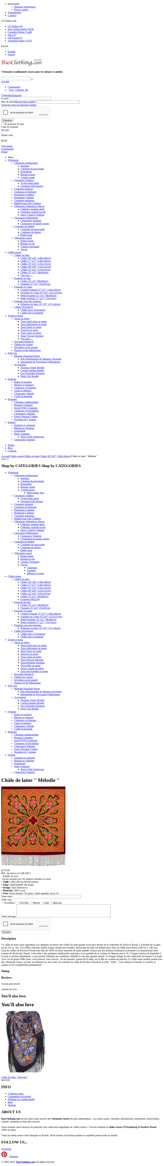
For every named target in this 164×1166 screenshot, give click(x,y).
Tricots (23, 249)
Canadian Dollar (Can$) (20, 32)
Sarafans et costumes (24, 425)
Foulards (31, 570)
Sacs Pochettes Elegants (32, 373)
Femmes (12, 379)
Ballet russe (26, 235)
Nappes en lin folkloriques (27, 350)
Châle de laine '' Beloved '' (14, 1077)
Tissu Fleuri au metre (31, 327)
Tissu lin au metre (29, 330)
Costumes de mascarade (32, 229)
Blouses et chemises (24, 428)
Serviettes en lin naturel (26, 347)
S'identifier (6, 95)
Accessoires (20, 364)
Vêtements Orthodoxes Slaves (29, 206)
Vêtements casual (23, 238)
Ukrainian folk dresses (31, 186)
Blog (10, 448)
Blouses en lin (27, 243)
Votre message (8, 916)
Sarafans (24, 166)
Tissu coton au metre (30, 333)
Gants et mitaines (22, 390)
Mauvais (57, 902)
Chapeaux (32, 567)
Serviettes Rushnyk (24, 341)
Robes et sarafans (23, 382)
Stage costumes (22, 433)
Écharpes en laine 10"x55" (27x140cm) (40, 304)
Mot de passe (8, 101)
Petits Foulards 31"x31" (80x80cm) (38, 295)
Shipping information (25, 6)
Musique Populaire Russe (27, 356)
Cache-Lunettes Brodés (32, 370)
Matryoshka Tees (35, 492)
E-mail (4, 98)
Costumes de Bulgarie (25, 191)
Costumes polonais (23, 189)
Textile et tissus (15, 315)
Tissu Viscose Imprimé (31, 336)
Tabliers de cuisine (23, 344)
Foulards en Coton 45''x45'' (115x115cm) (41, 292)
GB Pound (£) (15, 37)
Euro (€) (12, 35)
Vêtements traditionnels (26, 163)
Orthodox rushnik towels (33, 212)
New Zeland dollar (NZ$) (21, 29)
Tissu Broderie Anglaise (32, 662)
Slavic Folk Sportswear (32, 436)
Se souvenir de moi (14, 124)
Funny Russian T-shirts (25, 416)
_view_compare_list (18, 90)
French (11, 54)
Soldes (11, 445)
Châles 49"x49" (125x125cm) (35, 266)
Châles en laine (21, 255)
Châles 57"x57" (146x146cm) (35, 261)
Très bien (24, 902)
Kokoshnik (26, 171)
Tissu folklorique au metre (33, 324)
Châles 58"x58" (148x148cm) (35, 258)
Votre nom (6, 896)
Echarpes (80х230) (30, 599)
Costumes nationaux (24, 200)
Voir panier (6, 146)
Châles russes (14, 252)
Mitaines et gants (35, 573)
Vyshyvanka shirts (29, 183)
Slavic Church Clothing (32, 215)
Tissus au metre (22, 318)
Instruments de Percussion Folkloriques (40, 361)
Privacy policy (21, 9)
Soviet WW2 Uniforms (25, 408)
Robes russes (27, 240)
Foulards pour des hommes (27, 301)
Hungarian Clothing (24, 194)
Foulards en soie (22, 278)
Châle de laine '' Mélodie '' (30, 780)
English (11, 51)
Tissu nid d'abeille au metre (34, 671)
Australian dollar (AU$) (20, 40)
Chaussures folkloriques (26, 217)
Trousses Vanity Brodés (32, 367)
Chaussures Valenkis (30, 220)
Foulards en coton (23, 287)
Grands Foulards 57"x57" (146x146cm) (40, 289)
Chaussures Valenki (24, 393)
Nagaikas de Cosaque (25, 419)
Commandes (14, 87)
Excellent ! (10, 902)
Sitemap (12, 1105)
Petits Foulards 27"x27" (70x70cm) (38, 298)
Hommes (12, 399)
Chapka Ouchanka (29, 246)
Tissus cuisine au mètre (32, 668)
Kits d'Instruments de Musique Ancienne (41, 359)
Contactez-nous (15, 1093)
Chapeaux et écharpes (25, 387)
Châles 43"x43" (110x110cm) (35, 269)
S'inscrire (16, 95)
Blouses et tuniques (24, 384)
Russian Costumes (23, 405)
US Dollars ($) (15, 26)
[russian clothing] (21, 65)
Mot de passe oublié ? (26, 101)
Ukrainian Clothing (24, 180)
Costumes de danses (30, 232)
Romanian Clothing (24, 197)
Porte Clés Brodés (29, 376)
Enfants (11, 422)
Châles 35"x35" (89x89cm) (34, 272)
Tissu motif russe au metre (33, 321)
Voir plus (26, 275)
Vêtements (13, 160)
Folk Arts (12, 353)
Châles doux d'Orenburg (32, 310)
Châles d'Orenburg (23, 307)
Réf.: (3, 873)
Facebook (6, 1149)
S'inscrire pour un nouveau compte (18, 105)
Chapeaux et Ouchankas (26, 410)
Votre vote (6, 899)
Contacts (12, 15)
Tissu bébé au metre (30, 665)
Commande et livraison (19, 1096)
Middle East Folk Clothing (27, 203)
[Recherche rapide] (32, 79)
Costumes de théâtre (24, 226)
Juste (46, 902)
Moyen (36, 902)
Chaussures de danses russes (34, 223)
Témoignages (14, 12)
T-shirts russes (27, 177)
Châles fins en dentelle (31, 312)
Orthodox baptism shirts (32, 209)
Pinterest (13, 1156)
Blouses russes (27, 174)
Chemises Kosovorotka (32, 168)
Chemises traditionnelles (26, 402)
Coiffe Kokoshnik (23, 396)
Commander (7, 149)
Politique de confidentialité (21, 1099)
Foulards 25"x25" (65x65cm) (35, 284)
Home (4, 151)
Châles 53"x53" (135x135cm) (35, 263)
